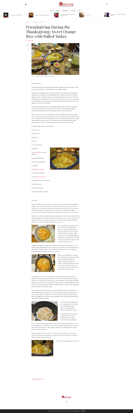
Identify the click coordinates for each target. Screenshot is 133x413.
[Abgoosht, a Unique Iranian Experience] (5, 15)
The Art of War (63, 15)
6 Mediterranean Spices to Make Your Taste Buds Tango (118, 15)
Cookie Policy (77, 411)
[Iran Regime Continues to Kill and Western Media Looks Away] (31, 15)
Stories (57, 10)
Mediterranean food (39, 379)
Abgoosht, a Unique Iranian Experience (17, 15)
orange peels (38, 152)
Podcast (73, 10)
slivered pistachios (41, 176)
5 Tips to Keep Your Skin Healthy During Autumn (92, 15)
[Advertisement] (57, 373)
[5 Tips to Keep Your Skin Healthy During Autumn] (81, 15)
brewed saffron (40, 169)
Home (51, 10)
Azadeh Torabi (30, 40)
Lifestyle (65, 10)
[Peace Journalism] (66, 4)
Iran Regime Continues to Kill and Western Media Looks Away (43, 15)
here (61, 222)
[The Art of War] (56, 15)
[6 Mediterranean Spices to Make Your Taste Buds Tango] (106, 15)
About (79, 10)
